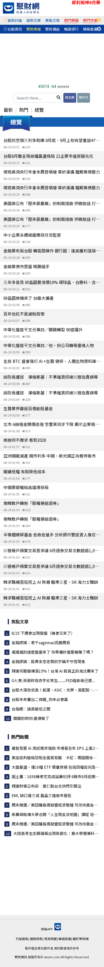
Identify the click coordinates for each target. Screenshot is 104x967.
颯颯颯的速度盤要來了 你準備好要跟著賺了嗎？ (53, 652)
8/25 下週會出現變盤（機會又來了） (43, 633)
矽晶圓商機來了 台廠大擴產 (28, 298)
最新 (8, 109)
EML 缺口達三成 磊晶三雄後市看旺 (41, 795)
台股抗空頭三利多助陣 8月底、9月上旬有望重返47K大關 (52, 140)
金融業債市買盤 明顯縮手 (26, 266)
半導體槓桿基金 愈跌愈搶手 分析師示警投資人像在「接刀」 (52, 535)
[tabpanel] (14, 20)
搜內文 (83, 97)
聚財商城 (33, 29)
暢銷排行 (71, 29)
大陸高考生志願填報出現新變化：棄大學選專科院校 (57, 833)
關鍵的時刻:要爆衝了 (31, 718)
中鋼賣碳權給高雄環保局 (26, 487)
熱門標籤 (71, 20)
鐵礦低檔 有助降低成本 (24, 471)
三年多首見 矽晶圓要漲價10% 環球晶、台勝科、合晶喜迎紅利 (52, 282)
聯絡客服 (65, 938)
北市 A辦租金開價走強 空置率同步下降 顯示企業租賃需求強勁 (52, 424)
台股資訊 (14, 29)
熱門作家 (90, 20)
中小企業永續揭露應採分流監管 (32, 235)
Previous (5, 20)
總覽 (39, 109)
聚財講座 (52, 29)
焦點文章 (52, 20)
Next (99, 20)
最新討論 (14, 20)
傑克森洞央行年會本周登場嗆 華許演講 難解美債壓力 (51, 172)
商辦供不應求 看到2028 (24, 440)
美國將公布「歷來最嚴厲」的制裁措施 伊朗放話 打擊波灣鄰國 (52, 203)
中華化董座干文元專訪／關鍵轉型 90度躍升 (43, 329)
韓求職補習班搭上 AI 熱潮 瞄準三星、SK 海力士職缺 (50, 582)
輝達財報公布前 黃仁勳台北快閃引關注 (46, 786)
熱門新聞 (20, 737)
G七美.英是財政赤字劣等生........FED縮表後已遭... (53, 680)
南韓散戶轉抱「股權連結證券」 (32, 503)
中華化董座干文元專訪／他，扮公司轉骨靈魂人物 (48, 345)
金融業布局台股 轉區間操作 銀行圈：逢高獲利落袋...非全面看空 (52, 251)
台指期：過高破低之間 (31, 709)
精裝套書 (90, 29)
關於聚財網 (81, 938)
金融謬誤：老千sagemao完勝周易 (41, 642)
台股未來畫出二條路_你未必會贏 (40, 699)
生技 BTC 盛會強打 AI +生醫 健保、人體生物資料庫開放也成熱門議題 (52, 361)
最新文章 (33, 20)
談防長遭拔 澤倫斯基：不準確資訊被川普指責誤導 (50, 377)
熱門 (23, 109)
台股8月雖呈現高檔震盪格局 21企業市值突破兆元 (48, 156)
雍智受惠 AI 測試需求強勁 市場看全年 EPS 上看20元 (56, 748)
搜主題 (69, 97)
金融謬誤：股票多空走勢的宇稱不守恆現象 (48, 661)
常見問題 (50, 938)
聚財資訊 (21, 957)
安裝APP (47, 929)
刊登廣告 (22, 938)
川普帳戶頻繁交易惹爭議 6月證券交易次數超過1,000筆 (52, 550)
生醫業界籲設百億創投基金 (28, 408)
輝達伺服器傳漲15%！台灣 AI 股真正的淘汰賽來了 (55, 671)
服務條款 (36, 938)
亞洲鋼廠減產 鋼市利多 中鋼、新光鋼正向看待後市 (49, 456)
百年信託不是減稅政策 (24, 314)
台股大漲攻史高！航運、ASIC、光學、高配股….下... (56, 690)
